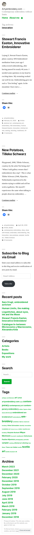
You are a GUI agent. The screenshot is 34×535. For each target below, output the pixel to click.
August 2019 (9, 491)
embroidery (5, 125)
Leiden (20, 429)
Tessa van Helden (12, 447)
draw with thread (7, 412)
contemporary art (18, 123)
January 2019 (9, 513)
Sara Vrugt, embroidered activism (15, 303)
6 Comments (8, 240)
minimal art (24, 128)
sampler (21, 235)
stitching (13, 130)
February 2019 (9, 509)
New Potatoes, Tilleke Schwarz (14, 152)
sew (3, 130)
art (16, 397)
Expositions (8, 353)
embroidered (17, 412)
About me (14, 17)
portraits (26, 439)
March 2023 (8, 466)
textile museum (10, 451)
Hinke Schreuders (13, 425)
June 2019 (7, 499)
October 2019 (9, 484)
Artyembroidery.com (12, 9)
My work (6, 356)
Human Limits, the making (15, 308)
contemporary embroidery (12, 230)
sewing (7, 130)
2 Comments (8, 133)
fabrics (21, 421)
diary (23, 230)
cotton (21, 409)
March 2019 (8, 506)
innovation (16, 128)
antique (4, 398)
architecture (10, 398)
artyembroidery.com (10, 401)
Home (5, 17)
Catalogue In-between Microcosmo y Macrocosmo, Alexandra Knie (17, 327)
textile (20, 447)
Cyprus (25, 409)
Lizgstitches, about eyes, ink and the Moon (15, 313)
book (21, 401)
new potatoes (13, 235)
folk (28, 232)
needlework (19, 436)
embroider (13, 232)
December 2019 (10, 481)
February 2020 (10, 477)
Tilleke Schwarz (10, 237)
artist (20, 398)
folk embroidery (15, 125)
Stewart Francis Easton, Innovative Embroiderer (16, 43)
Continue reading (10, 93)
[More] (22, 18)
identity (22, 425)
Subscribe (8, 283)
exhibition (16, 421)
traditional (20, 130)
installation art (6, 429)
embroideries (17, 417)
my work (13, 436)
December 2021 (10, 470)
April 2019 (7, 502)
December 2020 (10, 474)
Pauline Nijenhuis (8, 439)
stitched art (18, 443)
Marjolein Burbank (13, 432)
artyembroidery (9, 118)
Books (11, 227)
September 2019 (11, 488)
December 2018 (10, 517)
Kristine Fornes (14, 429)
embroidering (22, 232)
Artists (22, 120)
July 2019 (7, 495)
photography (19, 439)
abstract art (8, 123)
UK (25, 130)
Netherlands (28, 436)
